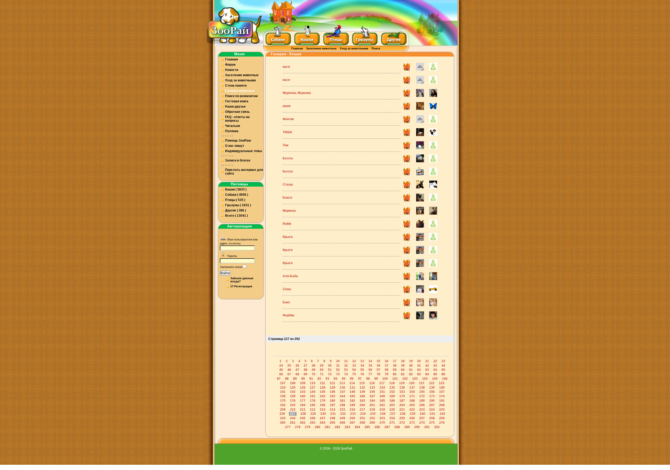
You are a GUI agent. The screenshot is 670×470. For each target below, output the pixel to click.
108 (292, 383)
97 (360, 379)
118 (392, 383)
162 (322, 396)
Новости (231, 70)
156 (432, 392)
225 (442, 409)
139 (432, 387)
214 (332, 409)
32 (346, 365)
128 (322, 387)
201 (372, 405)
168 (382, 396)
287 (387, 427)
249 (342, 418)
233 (353, 414)
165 (352, 396)
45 (281, 370)
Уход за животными (354, 48)
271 (392, 422)
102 (405, 379)
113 (342, 383)
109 (302, 383)
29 (321, 365)
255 (402, 418)
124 (283, 387)
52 (338, 370)
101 (395, 379)
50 (321, 370)
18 (403, 361)
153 (402, 392)
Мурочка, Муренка (297, 93)
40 (411, 365)
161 (312, 396)
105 (435, 379)
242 (442, 414)
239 (412, 414)
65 (443, 370)
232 (343, 414)
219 (382, 409)
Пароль (232, 256)
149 (362, 392)
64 (435, 370)
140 (442, 387)
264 (322, 422)
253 (382, 418)
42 (427, 365)
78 (378, 374)
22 (435, 361)
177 (302, 400)
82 (411, 374)
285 (367, 427)
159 (292, 396)
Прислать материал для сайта (244, 171)
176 (292, 400)
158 (283, 396)
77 (370, 374)
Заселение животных (321, 48)
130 (342, 387)
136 (402, 387)
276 (442, 422)
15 (378, 361)
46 (289, 370)
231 (333, 414)
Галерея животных (240, 91)
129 (332, 387)
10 (338, 361)
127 (312, 387)
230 (323, 414)
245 (302, 418)
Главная (297, 48)
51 (330, 370)
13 (362, 361)
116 (372, 383)
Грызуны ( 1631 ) (238, 205)
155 (422, 392)
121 (422, 383)
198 (342, 405)
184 (372, 400)
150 (372, 392)
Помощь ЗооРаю (238, 140)
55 (362, 370)
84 (427, 374)
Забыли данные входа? (241, 280)
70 (313, 374)
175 (283, 400)
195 (312, 405)
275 (432, 422)
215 (342, 409)
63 (427, 370)
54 (354, 370)
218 (372, 409)
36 (378, 365)
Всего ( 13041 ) (236, 215)
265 (332, 422)
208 (442, 405)
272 (402, 422)
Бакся (287, 197)
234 (363, 414)
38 (395, 365)
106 (445, 379)
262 (302, 422)
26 (297, 365)
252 (372, 418)
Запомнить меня (231, 266)
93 (327, 379)
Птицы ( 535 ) (235, 200)
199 (352, 405)
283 (347, 427)
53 (346, 370)
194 (302, 405)
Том (285, 145)
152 (392, 392)
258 (432, 418)
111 (322, 383)
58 (386, 370)
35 (370, 365)
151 (382, 392)
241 (432, 414)
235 (373, 414)
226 (282, 414)
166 (362, 396)
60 (403, 370)
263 (312, 422)
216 (352, 409)
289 (407, 427)
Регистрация (243, 286)
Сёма (287, 289)
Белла (288, 158)
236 (383, 414)
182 (352, 400)
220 (392, 409)
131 (352, 387)
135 (392, 387)
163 (332, 396)
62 (419, 370)
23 (443, 361)
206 (422, 405)
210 (292, 409)
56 (370, 370)
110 (312, 383)
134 (382, 387)
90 (303, 379)
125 (292, 387)
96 (352, 379)
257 (422, 418)
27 (305, 365)
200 (362, 405)
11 (346, 361)
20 (419, 361)
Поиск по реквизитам (241, 96)
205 (412, 405)
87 (279, 379)
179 (322, 400)
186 (392, 400)
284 (357, 427)
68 (297, 374)
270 (382, 422)
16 (386, 361)
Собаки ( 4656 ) (236, 195)
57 (378, 370)
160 (302, 396)
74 (346, 374)
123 (441, 383)
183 (362, 400)
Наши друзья (235, 106)
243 (283, 418)
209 (283, 409)
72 (330, 374)
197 (332, 405)
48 (305, 370)
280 (317, 427)
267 (352, 422)
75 (354, 374)
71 (321, 374)
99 (376, 379)
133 (372, 387)
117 (382, 383)
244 (292, 418)
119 (402, 383)
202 (382, 405)
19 (411, 361)
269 (372, 422)
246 (312, 418)
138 (422, 387)
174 (442, 396)
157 (442, 392)
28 (313, 365)
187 (402, 400)
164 (342, 396)
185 (382, 400)
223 (422, 409)
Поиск (375, 48)
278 (297, 427)
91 (311, 379)
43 (435, 365)
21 (427, 361)
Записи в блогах (237, 160)
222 (412, 409)
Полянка (231, 131)
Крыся (288, 237)
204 (402, 405)
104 (425, 379)
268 (362, 422)
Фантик (288, 119)
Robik (287, 224)
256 (412, 418)
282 (337, 427)
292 (437, 427)
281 (327, 427)
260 (283, 422)
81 (403, 374)
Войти (225, 273)
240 (422, 414)
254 (392, 418)
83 (419, 374)
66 (281, 374)
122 (431, 383)
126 (302, 387)
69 (305, 374)
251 (362, 418)
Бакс (286, 302)
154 (412, 392)
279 (307, 427)
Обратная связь (237, 112)
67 (289, 374)
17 (395, 361)
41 (419, 365)
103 (415, 379)
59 (395, 370)
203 (392, 405)
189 (422, 400)
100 (385, 379)
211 (302, 409)
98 (368, 379)
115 (362, 383)
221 (402, 409)
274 (422, 422)
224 (432, 409)
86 (443, 374)
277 (288, 427)
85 (435, 374)
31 (338, 365)
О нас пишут (234, 146)
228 (303, 414)
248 (332, 418)
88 (287, 379)
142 (292, 392)
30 (330, 365)
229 (313, 414)
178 (312, 400)
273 (412, 422)
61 (411, 370)
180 (332, 400)
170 (402, 396)
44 (443, 365)
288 (397, 427)
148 (352, 392)
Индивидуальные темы (243, 151)
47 (297, 370)
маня (287, 106)
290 (417, 427)
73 (338, 374)
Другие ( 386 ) (235, 210)
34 (362, 365)
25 (289, 365)
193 (292, 405)
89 (295, 379)
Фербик (288, 315)
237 (392, 414)
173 (432, 396)
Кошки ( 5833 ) (236, 189)
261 (292, 422)
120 (412, 383)
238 (402, 414)
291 (427, 427)
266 (342, 422)
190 (432, 400)
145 (322, 392)
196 (322, 405)
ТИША (287, 132)
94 (335, 379)
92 (319, 379)
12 (354, 361)
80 (395, 374)
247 (322, 418)
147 (342, 392)
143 (302, 392)
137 (412, 387)
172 (422, 396)
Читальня (232, 126)
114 (352, 383)
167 (372, 396)
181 (342, 400)
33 (354, 365)
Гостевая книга (236, 101)
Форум (230, 64)
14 (370, 361)
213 (322, 409)
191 (442, 400)
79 (386, 374)
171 (412, 396)
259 (442, 418)
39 (403, 365)
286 (377, 427)
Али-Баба (290, 276)
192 (283, 405)
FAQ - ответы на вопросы (237, 118)
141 (283, 392)
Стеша (288, 184)
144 (312, 392)
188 (412, 400)
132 (362, 387)
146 (332, 392)
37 (386, 365)
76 (362, 374)
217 (362, 409)
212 (312, 409)
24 (281, 365)
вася (286, 67)
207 (432, 405)
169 (392, 396)
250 (352, 418)
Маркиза (289, 210)
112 (332, 383)
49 (313, 370)
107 (283, 383)
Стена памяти (236, 85)
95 (343, 379)
